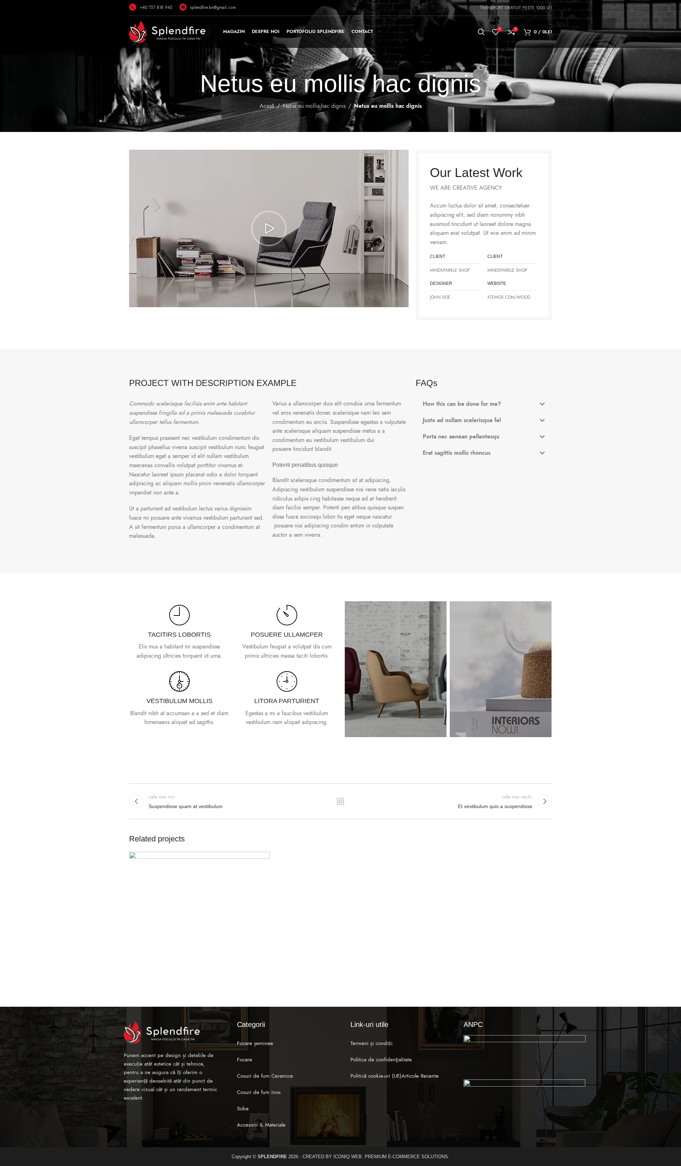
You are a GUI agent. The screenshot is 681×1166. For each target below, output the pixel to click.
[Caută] (481, 32)
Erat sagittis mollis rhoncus (457, 453)
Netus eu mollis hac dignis (314, 106)
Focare (244, 1059)
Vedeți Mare (261, 860)
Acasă (267, 106)
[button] (269, 228)
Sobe (243, 1108)
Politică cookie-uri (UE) (376, 1075)
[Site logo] (167, 31)
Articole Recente (420, 1075)
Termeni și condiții (371, 1043)
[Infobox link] (179, 633)
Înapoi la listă (341, 801)
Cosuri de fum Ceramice (265, 1075)
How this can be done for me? (462, 404)
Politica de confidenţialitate (381, 1059)
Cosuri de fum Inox (259, 1092)
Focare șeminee (255, 1043)
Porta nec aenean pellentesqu (461, 437)
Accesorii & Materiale (261, 1124)
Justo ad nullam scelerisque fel (462, 420)
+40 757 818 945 (156, 7)
